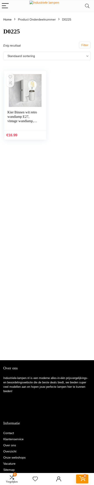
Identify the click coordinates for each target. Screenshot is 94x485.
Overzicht (9, 451)
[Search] (87, 6)
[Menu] (5, 6)
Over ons (9, 445)
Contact (8, 433)
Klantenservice (13, 439)
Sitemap (9, 469)
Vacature (9, 463)
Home (7, 19)
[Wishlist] (35, 479)
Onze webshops (14, 457)
